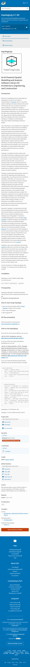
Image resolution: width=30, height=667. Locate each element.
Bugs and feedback (15, 585)
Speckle (19, 242)
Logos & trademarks (15, 573)
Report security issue (15, 604)
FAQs (15, 558)
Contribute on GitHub (14, 587)
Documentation (8, 428)
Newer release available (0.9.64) (11, 440)
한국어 (16, 654)
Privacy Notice (14, 609)
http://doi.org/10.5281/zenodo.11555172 (12, 338)
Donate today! (15, 625)
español (14, 650)
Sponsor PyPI (15, 591)
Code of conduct (14, 607)
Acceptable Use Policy (14, 611)
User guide (14, 554)
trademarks (13, 630)
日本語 (23, 650)
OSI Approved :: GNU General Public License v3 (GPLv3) (16, 514)
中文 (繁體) (12, 653)
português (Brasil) (8, 652)
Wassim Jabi (8, 460)
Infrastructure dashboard (14, 569)
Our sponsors (15, 575)
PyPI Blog (14, 567)
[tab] (15, 36)
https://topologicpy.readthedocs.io (10, 324)
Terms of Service (14, 602)
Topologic (14, 102)
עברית (22, 653)
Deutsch (26, 652)
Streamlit (3, 229)
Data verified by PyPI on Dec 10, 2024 (10, 419)
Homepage (7, 425)
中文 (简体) (5, 653)
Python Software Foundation (16, 634)
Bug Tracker (7, 422)
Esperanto (27, 653)
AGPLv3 (4, 247)
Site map (15, 636)
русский (18, 653)
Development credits (14, 593)
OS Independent (8, 520)
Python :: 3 (6, 524)
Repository (7, 469)
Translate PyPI (14, 589)
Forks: (6, 474)
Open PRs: (7, 479)
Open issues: (8, 477)
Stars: (7, 472)
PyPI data (4, 435)
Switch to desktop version (15, 643)
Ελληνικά (21, 652)
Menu (24, 3)
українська (15, 652)
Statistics (15, 571)
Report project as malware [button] (15, 530)
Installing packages (14, 550)
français (19, 650)
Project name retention (14, 556)
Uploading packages (14, 552)
